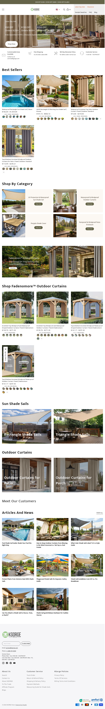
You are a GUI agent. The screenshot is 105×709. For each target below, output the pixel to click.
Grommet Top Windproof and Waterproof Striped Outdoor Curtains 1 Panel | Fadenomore (17, 327)
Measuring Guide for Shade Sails (38, 687)
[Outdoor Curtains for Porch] (77, 476)
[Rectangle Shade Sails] (26, 428)
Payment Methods (32, 684)
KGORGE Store (11, 705)
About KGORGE (7, 681)
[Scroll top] (98, 578)
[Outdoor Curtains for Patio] (26, 476)
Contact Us (6, 678)
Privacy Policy (58, 675)
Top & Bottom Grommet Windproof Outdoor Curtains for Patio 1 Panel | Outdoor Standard (17, 162)
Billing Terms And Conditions (63, 681)
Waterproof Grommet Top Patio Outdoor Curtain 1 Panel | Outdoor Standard (83, 113)
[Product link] (18, 101)
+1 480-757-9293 (11, 651)
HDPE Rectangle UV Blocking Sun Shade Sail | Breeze (51, 113)
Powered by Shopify (21, 705)
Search (4, 675)
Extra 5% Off (5, 356)
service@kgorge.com (12, 648)
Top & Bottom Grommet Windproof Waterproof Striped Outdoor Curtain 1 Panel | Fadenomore (85, 328)
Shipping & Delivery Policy (35, 681)
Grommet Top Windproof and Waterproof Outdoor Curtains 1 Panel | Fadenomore (50, 327)
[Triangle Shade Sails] (77, 428)
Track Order (30, 675)
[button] (3, 9)
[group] (52, 34)
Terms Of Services (59, 678)
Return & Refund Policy (34, 678)
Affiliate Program (8, 687)
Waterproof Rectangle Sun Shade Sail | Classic (17, 112)
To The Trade (6, 684)
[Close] (5, 349)
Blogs (4, 690)
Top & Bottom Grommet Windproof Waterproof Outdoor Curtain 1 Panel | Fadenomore (14, 382)
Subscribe (26, 644)
